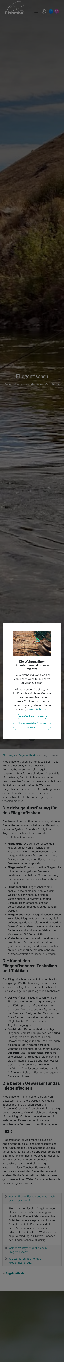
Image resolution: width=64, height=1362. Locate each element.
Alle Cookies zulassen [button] (32, 716)
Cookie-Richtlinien (36, 709)
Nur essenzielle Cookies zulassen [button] (32, 725)
